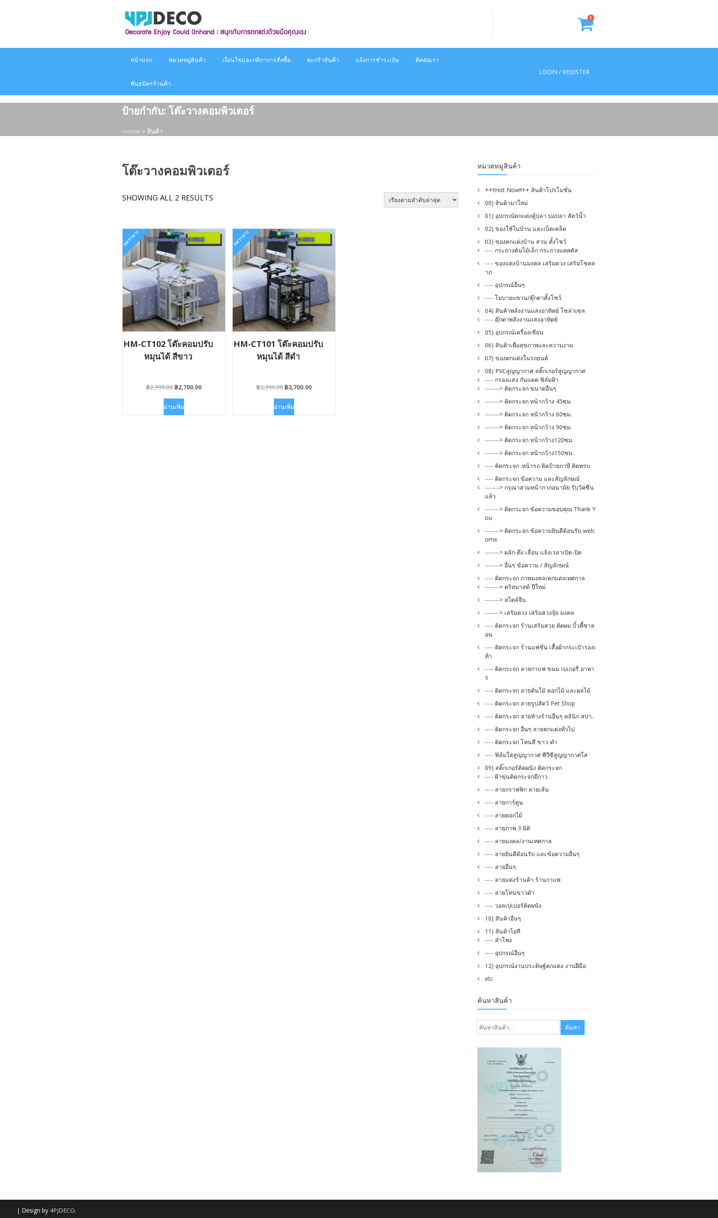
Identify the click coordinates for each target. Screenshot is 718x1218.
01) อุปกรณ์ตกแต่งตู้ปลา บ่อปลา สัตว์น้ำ (535, 216)
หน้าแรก (141, 60)
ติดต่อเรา (427, 60)
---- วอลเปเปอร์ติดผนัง (513, 905)
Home (131, 131)
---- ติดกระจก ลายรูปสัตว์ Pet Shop (530, 703)
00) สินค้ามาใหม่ (506, 203)
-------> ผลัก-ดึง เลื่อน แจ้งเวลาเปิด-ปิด (533, 552)
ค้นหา (572, 1027)
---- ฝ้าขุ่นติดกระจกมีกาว (516, 776)
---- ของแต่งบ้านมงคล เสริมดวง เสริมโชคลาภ (540, 267)
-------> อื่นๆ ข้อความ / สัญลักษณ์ (527, 565)
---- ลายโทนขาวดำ (509, 892)
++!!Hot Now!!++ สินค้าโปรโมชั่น (528, 190)
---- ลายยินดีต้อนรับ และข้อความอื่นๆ (532, 854)
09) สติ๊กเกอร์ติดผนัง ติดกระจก (523, 768)
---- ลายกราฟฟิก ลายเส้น (517, 789)
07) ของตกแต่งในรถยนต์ (516, 358)
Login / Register (564, 72)
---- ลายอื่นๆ (500, 867)
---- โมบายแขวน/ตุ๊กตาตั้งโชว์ (523, 298)
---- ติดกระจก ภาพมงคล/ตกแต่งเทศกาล (535, 578)
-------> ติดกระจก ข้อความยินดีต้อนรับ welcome (540, 535)
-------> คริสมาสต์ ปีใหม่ (515, 587)
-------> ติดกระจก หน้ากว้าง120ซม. (529, 440)
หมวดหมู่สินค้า (187, 60)
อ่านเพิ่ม (174, 407)
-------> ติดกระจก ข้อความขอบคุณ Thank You (540, 513)
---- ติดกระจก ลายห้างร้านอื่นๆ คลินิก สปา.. (539, 716)
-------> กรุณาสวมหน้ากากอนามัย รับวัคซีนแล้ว (539, 491)
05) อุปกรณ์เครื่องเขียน (514, 332)
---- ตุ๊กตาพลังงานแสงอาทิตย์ (521, 319)
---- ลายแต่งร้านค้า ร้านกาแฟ (523, 880)
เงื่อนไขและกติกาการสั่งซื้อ (256, 60)
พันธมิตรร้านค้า (150, 83)
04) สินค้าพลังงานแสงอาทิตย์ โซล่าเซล (535, 310)
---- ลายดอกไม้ (503, 815)
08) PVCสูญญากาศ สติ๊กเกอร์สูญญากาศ (535, 371)
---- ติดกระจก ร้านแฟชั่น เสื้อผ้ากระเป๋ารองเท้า (540, 651)
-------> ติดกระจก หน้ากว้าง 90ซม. (528, 427)
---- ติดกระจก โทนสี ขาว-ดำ (521, 742)
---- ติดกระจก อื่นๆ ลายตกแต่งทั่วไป (530, 729)
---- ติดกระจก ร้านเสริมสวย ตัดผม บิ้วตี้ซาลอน (540, 629)
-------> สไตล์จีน (505, 600)
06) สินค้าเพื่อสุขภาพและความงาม (529, 345)
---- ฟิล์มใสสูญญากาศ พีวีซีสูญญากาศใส (536, 755)
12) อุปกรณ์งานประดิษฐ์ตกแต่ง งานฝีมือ (535, 966)
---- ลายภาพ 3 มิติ (507, 828)
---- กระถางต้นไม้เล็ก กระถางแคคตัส (531, 250)
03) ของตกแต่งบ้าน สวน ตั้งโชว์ (525, 241)
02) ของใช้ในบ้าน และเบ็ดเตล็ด (525, 229)
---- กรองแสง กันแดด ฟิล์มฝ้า (521, 380)
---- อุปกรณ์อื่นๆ (505, 285)
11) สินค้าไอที (502, 931)
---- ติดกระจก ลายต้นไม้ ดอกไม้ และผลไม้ (537, 690)
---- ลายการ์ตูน (504, 802)
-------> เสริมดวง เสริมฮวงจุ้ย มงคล (529, 612)
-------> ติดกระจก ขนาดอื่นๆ (520, 388)
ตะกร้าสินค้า (323, 60)
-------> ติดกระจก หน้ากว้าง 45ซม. (528, 401)
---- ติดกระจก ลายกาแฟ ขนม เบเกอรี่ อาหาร (539, 673)
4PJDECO (62, 1210)
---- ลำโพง (498, 940)
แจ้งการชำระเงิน (377, 60)
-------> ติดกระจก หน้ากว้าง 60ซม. (528, 414)
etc (489, 979)
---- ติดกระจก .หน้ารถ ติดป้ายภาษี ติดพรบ (537, 466)
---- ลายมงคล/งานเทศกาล (518, 841)
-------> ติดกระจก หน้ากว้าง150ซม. (529, 453)
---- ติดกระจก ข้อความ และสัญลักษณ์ (532, 479)
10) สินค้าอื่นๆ (503, 918)
